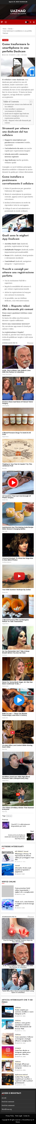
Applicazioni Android (21, 1074)
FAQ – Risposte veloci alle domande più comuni (18, 122)
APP (16, 851)
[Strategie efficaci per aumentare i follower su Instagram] (8, 1066)
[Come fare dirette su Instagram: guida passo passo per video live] (8, 1052)
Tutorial (5, 40)
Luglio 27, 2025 (20, 874)
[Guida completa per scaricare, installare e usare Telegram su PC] (8, 1012)
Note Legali (18, 1116)
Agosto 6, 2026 (20, 894)
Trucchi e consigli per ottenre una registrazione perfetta (16, 117)
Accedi (4, 1098)
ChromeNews (26, 1120)
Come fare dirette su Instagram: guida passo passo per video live (22, 1052)
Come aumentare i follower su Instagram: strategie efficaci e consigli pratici (24, 1039)
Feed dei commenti (8, 1105)
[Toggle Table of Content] (30, 101)
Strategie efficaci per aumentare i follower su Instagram (23, 1066)
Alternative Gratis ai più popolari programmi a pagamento (23, 870)
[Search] (30, 22)
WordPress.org (7, 1109)
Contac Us (26, 1116)
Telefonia (18, 1007)
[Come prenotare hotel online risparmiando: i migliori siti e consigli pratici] (8, 891)
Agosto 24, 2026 (21, 1056)
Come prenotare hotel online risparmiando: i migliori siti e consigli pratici (24, 890)
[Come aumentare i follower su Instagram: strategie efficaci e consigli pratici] (8, 1039)
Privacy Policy (10, 1116)
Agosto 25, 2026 (21, 1043)
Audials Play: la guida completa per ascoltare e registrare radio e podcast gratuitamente (24, 1080)
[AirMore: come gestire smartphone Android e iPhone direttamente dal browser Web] (8, 1025)
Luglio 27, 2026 (20, 908)
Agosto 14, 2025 (15, 55)
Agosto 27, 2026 (20, 1016)
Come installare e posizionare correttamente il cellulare (15, 110)
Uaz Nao (6, 55)
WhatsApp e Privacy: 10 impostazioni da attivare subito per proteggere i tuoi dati (24, 857)
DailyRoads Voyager (13, 250)
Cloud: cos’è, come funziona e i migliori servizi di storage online (24, 904)
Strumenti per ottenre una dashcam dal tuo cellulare (18, 105)
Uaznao (18, 10)
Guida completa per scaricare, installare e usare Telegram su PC (24, 1012)
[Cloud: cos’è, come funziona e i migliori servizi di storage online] (8, 905)
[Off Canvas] (2, 22)
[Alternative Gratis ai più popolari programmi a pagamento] (8, 869)
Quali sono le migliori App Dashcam (17, 114)
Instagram (18, 1048)
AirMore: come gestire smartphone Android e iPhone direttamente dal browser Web (23, 1026)
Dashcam (9, 816)
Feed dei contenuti (8, 1102)
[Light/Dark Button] (27, 22)
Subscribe (34, 22)
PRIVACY (20, 851)
